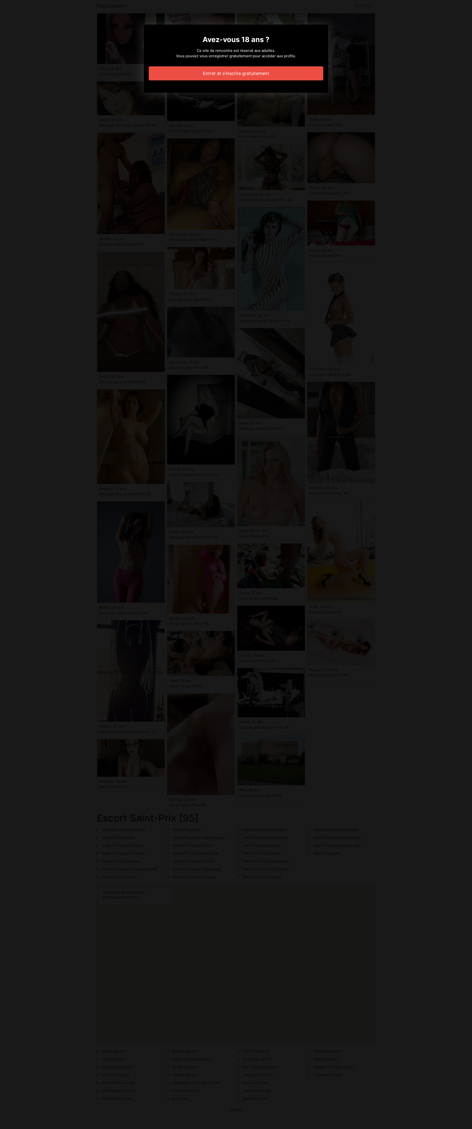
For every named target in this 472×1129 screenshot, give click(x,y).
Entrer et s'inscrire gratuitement (236, 73)
